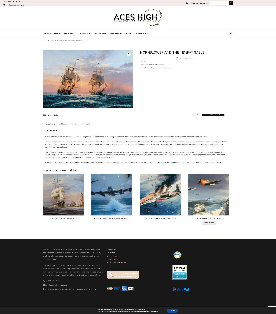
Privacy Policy (113, 259)
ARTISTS (47, 33)
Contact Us (112, 249)
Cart (187, 3)
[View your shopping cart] (230, 33)
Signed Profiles (115, 33)
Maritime (147, 68)
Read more (209, 222)
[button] (129, 54)
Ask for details (213, 115)
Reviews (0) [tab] (85, 124)
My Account (112, 256)
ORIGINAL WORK (85, 33)
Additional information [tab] (67, 124)
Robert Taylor (160, 65)
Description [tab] (50, 124)
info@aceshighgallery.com (15, 5)
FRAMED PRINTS (69, 33)
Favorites (111, 252)
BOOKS (128, 33)
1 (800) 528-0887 (14, 1)
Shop (49, 41)
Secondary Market (166, 68)
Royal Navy (155, 68)
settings (155, 312)
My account (204, 3)
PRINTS (57, 33)
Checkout (194, 3)
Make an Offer (100, 33)
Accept (172, 311)
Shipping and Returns (116, 262)
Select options (63, 193)
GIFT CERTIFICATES (141, 33)
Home (44, 41)
